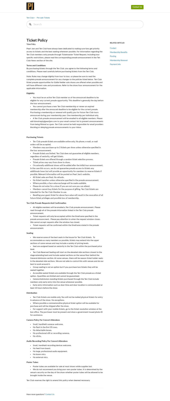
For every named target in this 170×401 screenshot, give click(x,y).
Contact (113, 48)
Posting (113, 56)
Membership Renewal (119, 60)
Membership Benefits (118, 52)
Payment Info (115, 64)
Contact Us (137, 7)
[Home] (30, 6)
